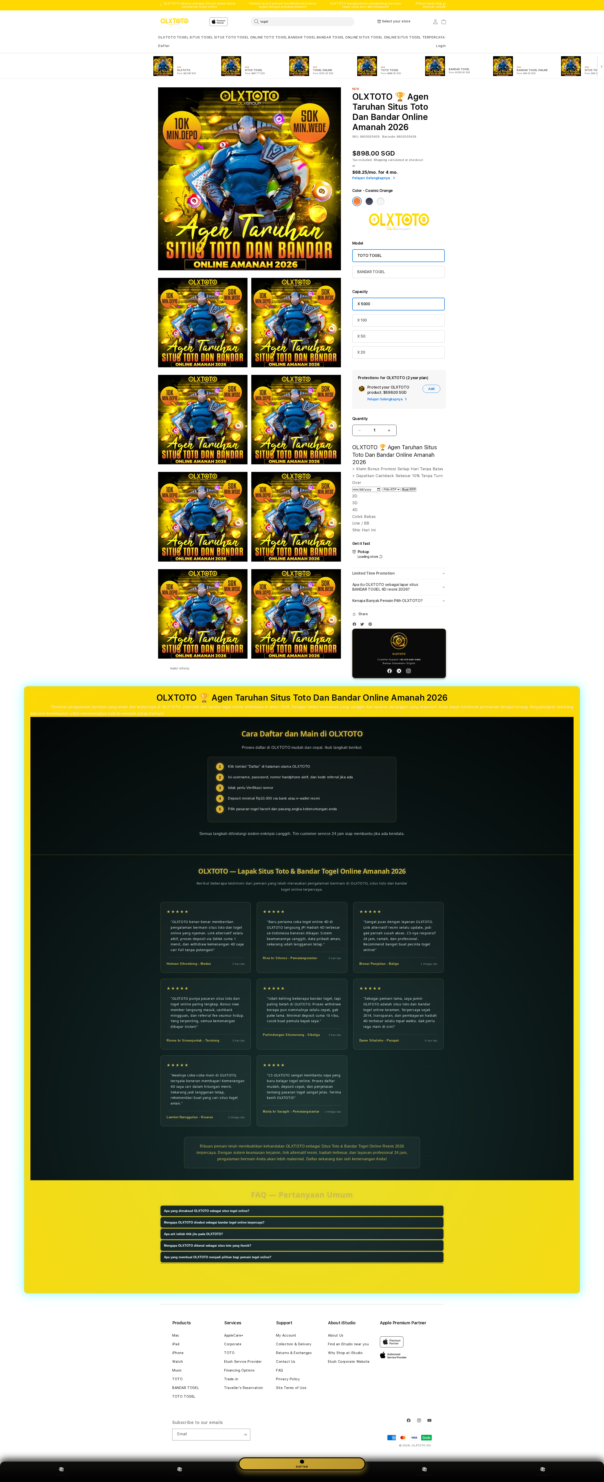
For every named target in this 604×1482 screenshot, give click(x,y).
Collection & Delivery (294, 1344)
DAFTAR (302, 1466)
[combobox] (302, 21)
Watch (177, 1361)
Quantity (360, 418)
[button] (167, 37)
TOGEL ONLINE (250, 37)
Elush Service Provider (243, 1361)
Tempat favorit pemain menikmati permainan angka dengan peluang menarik (283, 5)
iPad (175, 1344)
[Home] (174, 21)
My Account (286, 1335)
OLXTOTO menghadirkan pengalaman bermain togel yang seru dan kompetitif (365, 5)
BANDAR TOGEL (302, 37)
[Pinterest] (371, 625)
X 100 (362, 320)
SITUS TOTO (225, 37)
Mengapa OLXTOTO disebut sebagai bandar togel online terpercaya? (214, 1222)
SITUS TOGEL (201, 37)
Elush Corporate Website (349, 1361)
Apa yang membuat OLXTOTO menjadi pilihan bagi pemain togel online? (217, 1257)
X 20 (361, 352)
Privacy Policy (288, 1379)
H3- (429, 1445)
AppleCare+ (233, 1335)
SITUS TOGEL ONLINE (378, 37)
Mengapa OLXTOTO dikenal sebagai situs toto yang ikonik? (207, 1245)
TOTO (177, 1379)
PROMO (61, 1475)
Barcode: (389, 136)
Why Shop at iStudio (345, 1353)
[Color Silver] (380, 201)
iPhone (178, 1353)
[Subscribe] (245, 1434)
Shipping (380, 160)
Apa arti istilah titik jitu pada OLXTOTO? (193, 1234)
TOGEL (183, 37)
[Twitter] (363, 625)
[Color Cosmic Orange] (357, 201)
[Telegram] (399, 671)
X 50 (361, 336)
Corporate (232, 1344)
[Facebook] (355, 625)
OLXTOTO (167, 37)
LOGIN (179, 1475)
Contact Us (285, 1361)
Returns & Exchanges (294, 1353)
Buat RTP (409, 489)
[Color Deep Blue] (369, 201)
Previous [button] (160, 5)
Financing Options (239, 1370)
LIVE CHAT (542, 1475)
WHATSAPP (424, 1475)
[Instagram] (408, 671)
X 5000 (363, 304)
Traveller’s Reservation (243, 1388)
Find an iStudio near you (348, 1344)
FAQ (279, 1370)
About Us (336, 1335)
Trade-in (231, 1379)
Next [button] (443, 5)
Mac (175, 1335)
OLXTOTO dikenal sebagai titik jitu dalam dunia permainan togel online (199, 5)
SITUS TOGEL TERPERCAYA (421, 37)
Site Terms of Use (291, 1388)
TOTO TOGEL (275, 37)
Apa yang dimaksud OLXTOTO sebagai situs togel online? (206, 1211)
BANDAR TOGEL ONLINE (337, 37)
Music (177, 1370)
